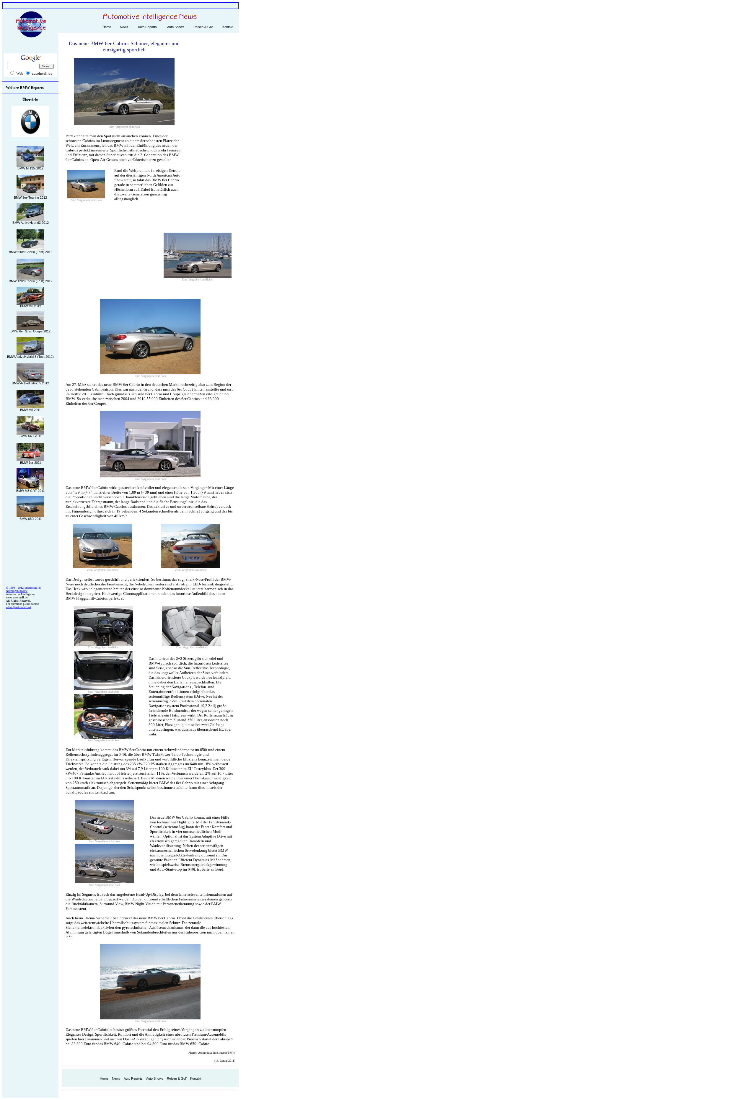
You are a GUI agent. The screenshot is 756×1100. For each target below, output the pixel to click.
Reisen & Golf (203, 27)
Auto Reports (147, 27)
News (124, 27)
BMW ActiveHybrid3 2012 (30, 222)
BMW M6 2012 (30, 306)
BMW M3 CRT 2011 (30, 490)
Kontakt (227, 27)
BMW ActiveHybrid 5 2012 (30, 383)
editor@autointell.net (18, 607)
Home (106, 27)
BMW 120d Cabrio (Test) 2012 (30, 281)
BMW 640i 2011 (30, 436)
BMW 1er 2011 (30, 462)
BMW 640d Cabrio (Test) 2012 (30, 252)
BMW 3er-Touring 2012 (30, 197)
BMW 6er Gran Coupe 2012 (30, 331)
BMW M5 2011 (30, 410)
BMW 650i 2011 (30, 518)
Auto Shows (175, 27)
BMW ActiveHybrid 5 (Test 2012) (30, 356)
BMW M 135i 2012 (30, 168)
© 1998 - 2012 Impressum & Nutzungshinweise (23, 589)
